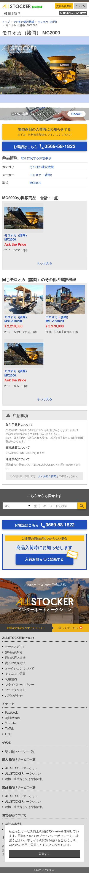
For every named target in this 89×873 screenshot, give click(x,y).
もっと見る (44, 263)
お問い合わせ (13, 695)
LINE (8, 734)
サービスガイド (15, 646)
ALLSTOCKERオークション (23, 773)
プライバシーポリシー (19, 684)
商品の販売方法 (15, 663)
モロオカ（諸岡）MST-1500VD (58, 319)
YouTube (10, 723)
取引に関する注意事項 (36, 158)
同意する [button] (44, 854)
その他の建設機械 (42, 167)
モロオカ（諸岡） (42, 175)
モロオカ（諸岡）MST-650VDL (16, 319)
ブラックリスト (15, 690)
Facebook (11, 712)
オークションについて (19, 668)
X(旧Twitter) (12, 718)
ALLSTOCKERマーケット (21, 768)
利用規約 (11, 679)
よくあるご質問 (47, 476)
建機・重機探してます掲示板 (24, 779)
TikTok (9, 728)
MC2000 (35, 182)
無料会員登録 (64, 6)
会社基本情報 (13, 824)
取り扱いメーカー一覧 (19, 751)
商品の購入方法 (15, 657)
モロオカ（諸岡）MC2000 (16, 237)
